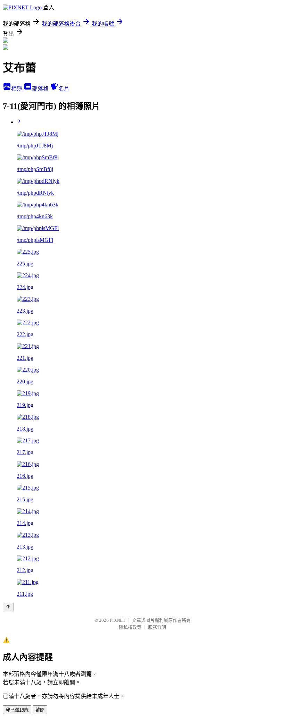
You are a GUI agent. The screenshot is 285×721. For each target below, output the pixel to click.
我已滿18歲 (17, 710)
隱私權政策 (130, 627)
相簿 (17, 89)
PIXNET (117, 620)
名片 (64, 89)
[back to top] (8, 607)
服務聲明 (157, 627)
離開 (39, 710)
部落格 (41, 89)
